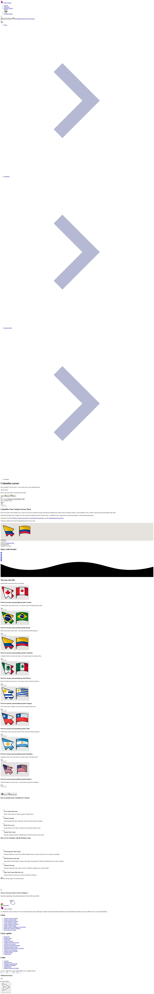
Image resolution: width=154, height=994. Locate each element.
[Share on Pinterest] (77, 556)
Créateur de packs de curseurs (11, 942)
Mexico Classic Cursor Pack (21, 518)
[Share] (2, 504)
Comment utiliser (8, 14)
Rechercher (7, 936)
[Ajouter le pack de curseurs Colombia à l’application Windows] (5, 506)
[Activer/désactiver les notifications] (1, 20)
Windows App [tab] (13, 794)
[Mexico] (15, 675)
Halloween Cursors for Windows (12, 928)
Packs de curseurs (8, 8)
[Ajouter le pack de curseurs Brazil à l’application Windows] (5, 635)
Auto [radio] (2, 496)
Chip (23, 499)
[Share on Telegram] (77, 559)
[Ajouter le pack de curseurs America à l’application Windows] (5, 786)
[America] (15, 776)
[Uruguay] (15, 700)
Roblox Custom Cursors (10, 925)
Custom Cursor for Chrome (11, 918)
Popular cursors (8, 938)
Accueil (6, 5)
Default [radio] (7, 496)
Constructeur (7, 939)
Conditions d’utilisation (10, 965)
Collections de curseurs (10, 944)
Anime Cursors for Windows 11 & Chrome (15, 927)
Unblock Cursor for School (11, 951)
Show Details (5, 981)
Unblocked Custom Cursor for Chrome (14, 948)
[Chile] (15, 725)
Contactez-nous (8, 962)
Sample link (10, 499)
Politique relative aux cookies (11, 968)
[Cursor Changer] (2, 2)
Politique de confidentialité (10, 964)
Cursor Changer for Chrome (11, 921)
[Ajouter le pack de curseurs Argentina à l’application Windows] (5, 761)
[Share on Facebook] (77, 553)
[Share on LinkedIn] (77, 557)
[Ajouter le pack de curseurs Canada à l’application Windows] (5, 610)
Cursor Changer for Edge (10, 922)
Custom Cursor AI (8, 941)
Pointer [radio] (13, 496)
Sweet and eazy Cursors (10, 930)
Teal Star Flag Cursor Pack (37, 518)
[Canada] (15, 599)
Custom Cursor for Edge (10, 920)
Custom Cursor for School (10, 949)
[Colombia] (15, 649)
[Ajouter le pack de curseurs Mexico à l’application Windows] (5, 685)
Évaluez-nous (7, 954)
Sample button (17, 499)
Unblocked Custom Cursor (10, 947)
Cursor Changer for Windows (11, 924)
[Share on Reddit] (77, 561)
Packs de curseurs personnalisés (12, 945)
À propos (6, 961)
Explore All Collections (7, 890)
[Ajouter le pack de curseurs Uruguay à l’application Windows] (5, 711)
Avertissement (7, 966)
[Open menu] (1, 17)
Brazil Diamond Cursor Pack (56, 518)
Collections (7, 7)
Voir (2, 608)
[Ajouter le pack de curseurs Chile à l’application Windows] (5, 736)
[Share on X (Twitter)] (77, 554)
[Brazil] (15, 624)
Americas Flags (10, 543)
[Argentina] (15, 750)
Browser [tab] (5, 794)
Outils (5, 10)
